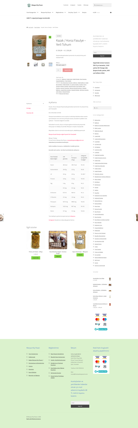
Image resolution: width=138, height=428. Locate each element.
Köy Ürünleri (79, 86)
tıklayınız (72, 216)
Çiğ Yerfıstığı (98, 144)
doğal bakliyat (81, 83)
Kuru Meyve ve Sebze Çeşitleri (102, 220)
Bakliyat (64, 79)
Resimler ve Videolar (34, 375)
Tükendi (58, 256)
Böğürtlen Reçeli (99, 131)
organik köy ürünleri (66, 90)
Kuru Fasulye (83, 79)
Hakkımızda (32, 357)
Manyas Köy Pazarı (46, 12)
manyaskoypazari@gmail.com (75, 140)
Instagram (72, 5)
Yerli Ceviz (97, 260)
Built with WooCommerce (34, 419)
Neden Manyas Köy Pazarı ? (36, 360)
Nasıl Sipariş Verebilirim (57, 354)
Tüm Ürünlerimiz (33, 354)
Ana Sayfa (30, 27)
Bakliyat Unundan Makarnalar (102, 125)
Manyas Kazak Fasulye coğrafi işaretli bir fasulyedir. (62, 134)
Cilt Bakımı (97, 147)
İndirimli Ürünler (99, 198)
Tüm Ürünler (37, 27)
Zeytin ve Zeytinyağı (100, 265)
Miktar (58, 62)
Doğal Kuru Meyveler (100, 166)
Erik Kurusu (97, 184)
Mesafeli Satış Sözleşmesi (58, 357)
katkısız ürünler (64, 86)
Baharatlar (97, 120)
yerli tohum (59, 92)
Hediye (96, 190)
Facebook (65, 5)
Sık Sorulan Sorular (56, 373)
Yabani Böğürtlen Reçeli (100, 257)
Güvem (96, 187)
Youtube (79, 5)
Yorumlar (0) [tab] (30, 113)
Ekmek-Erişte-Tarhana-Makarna (102, 176)
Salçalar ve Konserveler (100, 238)
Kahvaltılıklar (98, 203)
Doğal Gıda (69, 79)
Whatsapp (86, 5)
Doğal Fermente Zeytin (100, 158)
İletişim (84, 12)
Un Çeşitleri (98, 255)
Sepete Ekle (67, 70)
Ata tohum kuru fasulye (66, 83)
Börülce (97, 133)
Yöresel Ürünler (66, 92)
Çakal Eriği (97, 136)
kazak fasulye (72, 86)
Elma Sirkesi (98, 179)
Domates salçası (99, 174)
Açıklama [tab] (29, 103)
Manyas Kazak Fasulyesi (76, 88)
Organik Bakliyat (60, 81)
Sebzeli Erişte (98, 244)
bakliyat (75, 83)
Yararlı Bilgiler (32, 372)
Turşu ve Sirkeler (99, 252)
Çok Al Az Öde (98, 150)
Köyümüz (31, 369)
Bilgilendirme (59, 12)
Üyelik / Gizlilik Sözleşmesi (58, 360)
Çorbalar (97, 152)
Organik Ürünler (75, 90)
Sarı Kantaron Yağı (99, 241)
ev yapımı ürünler (74, 84)
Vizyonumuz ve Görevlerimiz (36, 363)
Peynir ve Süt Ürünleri (100, 233)
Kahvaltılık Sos (98, 201)
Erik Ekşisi (97, 182)
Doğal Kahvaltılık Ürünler (101, 163)
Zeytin (96, 263)
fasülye (81, 84)
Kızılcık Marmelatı (99, 214)
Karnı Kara (97, 206)
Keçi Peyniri (98, 211)
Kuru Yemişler (98, 222)
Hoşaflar (97, 193)
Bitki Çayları (98, 128)
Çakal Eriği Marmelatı (100, 139)
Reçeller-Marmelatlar (100, 236)
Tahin (96, 246)
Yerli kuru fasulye (84, 90)
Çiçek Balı (97, 141)
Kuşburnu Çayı (98, 225)
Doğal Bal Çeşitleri (99, 155)
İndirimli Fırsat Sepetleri (101, 195)
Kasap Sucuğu (98, 209)
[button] (50, 37)
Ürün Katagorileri (31, 12)
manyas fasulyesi (64, 88)
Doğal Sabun (98, 168)
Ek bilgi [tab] (29, 108)
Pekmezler (97, 230)
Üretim (31, 366)
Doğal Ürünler (76, 79)
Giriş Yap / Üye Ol (72, 12)
